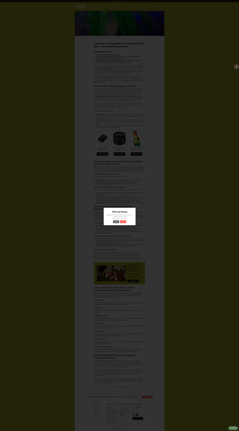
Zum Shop (234, 427)
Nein (116, 221)
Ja (123, 221)
